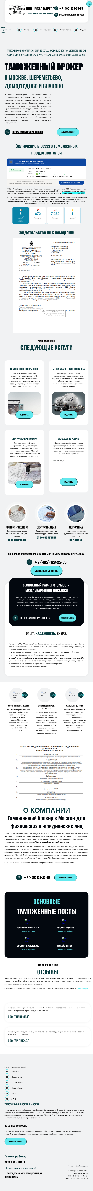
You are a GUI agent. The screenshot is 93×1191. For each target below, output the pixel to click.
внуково (53, 86)
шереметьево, (45, 77)
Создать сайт (73, 1166)
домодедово (21, 86)
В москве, (16, 77)
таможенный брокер (44, 66)
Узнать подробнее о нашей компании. (52, 842)
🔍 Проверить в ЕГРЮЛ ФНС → (71, 183)
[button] (68, 132)
